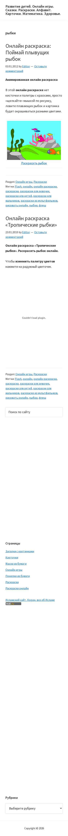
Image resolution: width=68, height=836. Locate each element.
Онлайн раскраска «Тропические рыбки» (31, 221)
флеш (42, 205)
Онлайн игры (23, 181)
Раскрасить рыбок (34, 163)
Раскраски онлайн (17, 588)
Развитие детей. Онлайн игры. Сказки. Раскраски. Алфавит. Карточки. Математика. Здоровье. (33, 10)
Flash (18, 186)
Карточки (11, 557)
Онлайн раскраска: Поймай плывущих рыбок (28, 52)
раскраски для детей (18, 196)
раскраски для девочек (34, 191)
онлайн (27, 186)
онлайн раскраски (45, 186)
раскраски (12, 191)
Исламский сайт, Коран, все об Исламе (30, 600)
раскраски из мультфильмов (39, 200)
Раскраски (40, 181)
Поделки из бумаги (17, 576)
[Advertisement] (19, 478)
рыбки (33, 205)
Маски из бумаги (15, 563)
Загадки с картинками (19, 551)
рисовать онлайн (16, 205)
